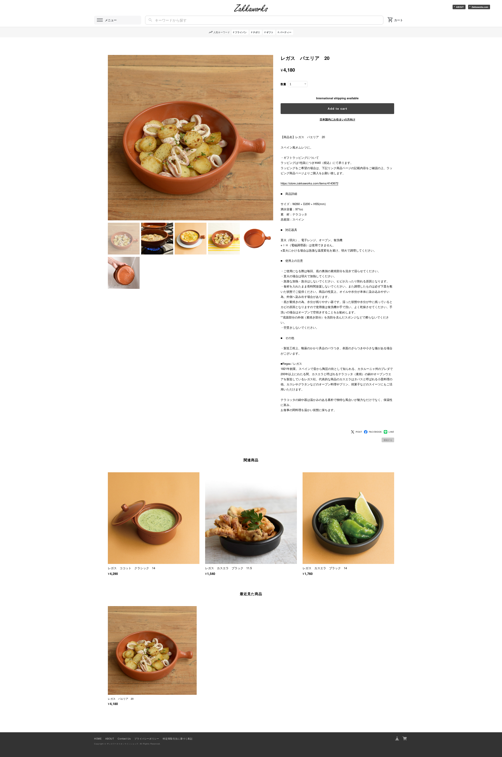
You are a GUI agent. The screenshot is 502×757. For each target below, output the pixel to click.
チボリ (256, 32)
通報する (388, 439)
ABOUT (460, 6)
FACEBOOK (375, 431)
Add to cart (337, 108)
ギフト (269, 32)
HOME (98, 738)
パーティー (285, 32)
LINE (391, 431)
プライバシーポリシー (146, 738)
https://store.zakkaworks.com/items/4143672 (309, 183)
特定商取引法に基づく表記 (177, 738)
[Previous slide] (108, 647)
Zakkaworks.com (480, 6)
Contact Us (124, 738)
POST (359, 431)
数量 (283, 84)
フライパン (241, 32)
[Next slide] (394, 647)
